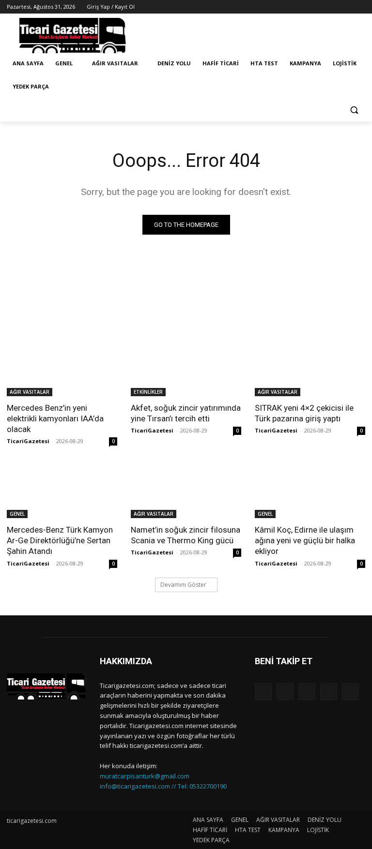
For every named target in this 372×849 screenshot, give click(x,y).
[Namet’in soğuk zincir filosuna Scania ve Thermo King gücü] (186, 490)
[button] (353, 110)
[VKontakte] (350, 691)
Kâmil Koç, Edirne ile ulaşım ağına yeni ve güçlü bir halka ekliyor (305, 540)
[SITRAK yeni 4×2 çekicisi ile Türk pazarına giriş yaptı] (310, 368)
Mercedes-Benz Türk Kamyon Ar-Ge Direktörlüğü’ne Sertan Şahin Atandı (60, 540)
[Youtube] (359, 7)
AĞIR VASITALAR (29, 391)
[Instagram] (319, 7)
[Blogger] (263, 691)
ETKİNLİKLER (148, 391)
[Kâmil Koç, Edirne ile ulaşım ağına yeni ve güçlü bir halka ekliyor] (310, 490)
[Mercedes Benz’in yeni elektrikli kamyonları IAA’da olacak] (62, 368)
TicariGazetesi (28, 441)
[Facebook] (305, 7)
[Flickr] (306, 691)
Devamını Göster (183, 585)
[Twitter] (333, 7)
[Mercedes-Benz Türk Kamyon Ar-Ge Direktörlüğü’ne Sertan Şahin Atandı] (62, 490)
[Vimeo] (346, 7)
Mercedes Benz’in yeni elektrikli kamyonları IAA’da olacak (55, 418)
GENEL (17, 513)
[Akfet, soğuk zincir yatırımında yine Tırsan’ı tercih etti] (186, 368)
